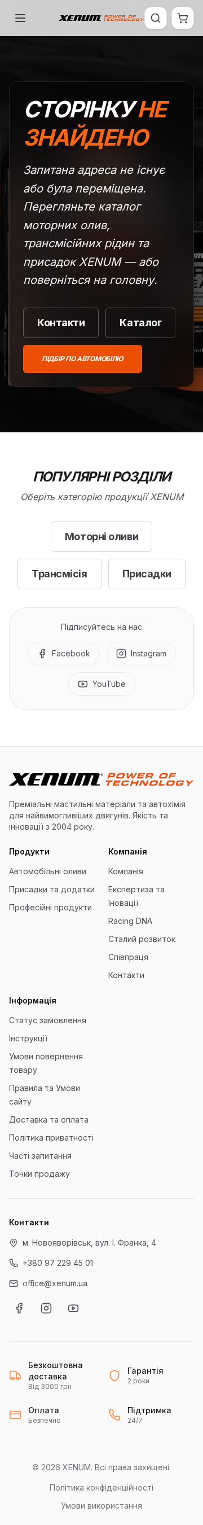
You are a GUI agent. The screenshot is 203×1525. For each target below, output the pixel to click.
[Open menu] (20, 18)
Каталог (140, 322)
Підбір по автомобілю (82, 358)
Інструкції (28, 1038)
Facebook (71, 653)
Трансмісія (59, 574)
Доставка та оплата (49, 1119)
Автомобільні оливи (47, 871)
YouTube (109, 684)
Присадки (146, 574)
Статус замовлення (47, 1020)
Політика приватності (51, 1137)
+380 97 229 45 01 (58, 1263)
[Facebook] (19, 1308)
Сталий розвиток (141, 939)
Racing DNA (130, 921)
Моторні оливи (101, 536)
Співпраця (128, 957)
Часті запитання (40, 1155)
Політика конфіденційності (101, 1487)
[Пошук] (155, 18)
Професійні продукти (50, 907)
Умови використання (101, 1505)
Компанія (125, 871)
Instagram (148, 653)
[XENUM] (101, 18)
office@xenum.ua (55, 1283)
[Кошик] (182, 18)
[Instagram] (46, 1308)
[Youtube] (73, 1308)
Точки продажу (39, 1173)
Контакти (61, 322)
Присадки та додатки (52, 889)
